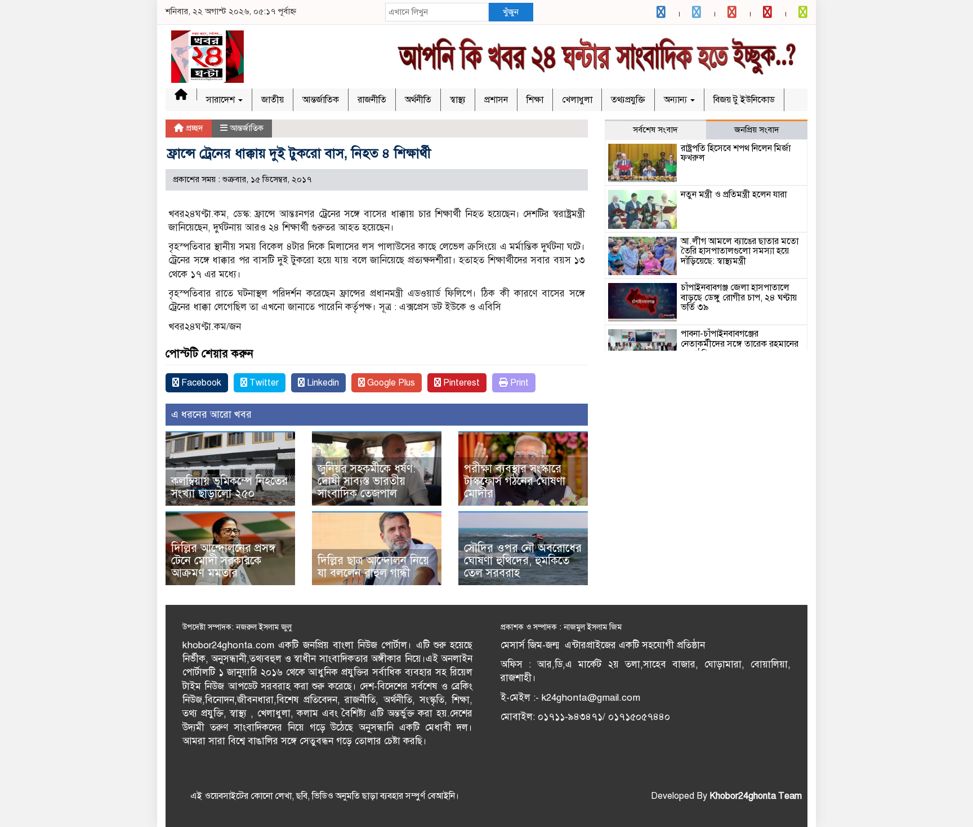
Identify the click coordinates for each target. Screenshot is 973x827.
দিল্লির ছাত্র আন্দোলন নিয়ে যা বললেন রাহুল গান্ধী (373, 567)
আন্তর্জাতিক (320, 99)
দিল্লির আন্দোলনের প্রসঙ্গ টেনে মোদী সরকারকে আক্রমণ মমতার (223, 560)
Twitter (263, 382)
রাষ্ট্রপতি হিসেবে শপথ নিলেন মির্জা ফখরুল (736, 153)
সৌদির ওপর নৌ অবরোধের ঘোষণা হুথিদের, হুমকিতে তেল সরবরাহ (523, 560)
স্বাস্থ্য (458, 99)
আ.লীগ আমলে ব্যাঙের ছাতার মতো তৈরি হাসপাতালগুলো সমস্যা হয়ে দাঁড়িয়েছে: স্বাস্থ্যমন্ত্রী (739, 251)
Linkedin (322, 382)
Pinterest (460, 382)
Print (518, 382)
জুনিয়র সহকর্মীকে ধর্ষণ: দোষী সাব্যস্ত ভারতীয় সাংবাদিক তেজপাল (367, 481)
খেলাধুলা (577, 99)
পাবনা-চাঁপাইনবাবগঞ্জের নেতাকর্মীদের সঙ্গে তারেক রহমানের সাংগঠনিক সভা (739, 343)
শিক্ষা (534, 99)
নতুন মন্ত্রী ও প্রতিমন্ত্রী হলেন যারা (734, 194)
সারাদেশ (221, 99)
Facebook (200, 382)
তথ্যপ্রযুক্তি (628, 99)
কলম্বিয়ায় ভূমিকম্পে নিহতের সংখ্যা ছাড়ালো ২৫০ (229, 487)
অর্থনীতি (418, 99)
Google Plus (390, 382)
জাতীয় (272, 99)
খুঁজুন (511, 12)
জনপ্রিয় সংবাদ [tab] (756, 130)
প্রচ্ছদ (193, 128)
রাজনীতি (372, 99)
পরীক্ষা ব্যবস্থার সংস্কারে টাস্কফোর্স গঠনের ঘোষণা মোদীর (514, 481)
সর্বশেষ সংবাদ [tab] (655, 130)
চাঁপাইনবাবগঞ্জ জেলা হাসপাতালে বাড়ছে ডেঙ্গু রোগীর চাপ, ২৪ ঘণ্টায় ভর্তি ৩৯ (739, 297)
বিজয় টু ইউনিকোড (744, 99)
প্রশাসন (496, 99)
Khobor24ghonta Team (755, 796)
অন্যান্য (676, 99)
